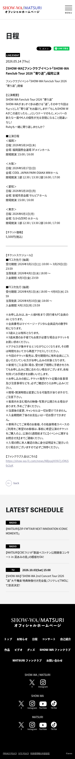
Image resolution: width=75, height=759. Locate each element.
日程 (35, 639)
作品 (7, 650)
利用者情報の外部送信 (40, 753)
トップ (8, 639)
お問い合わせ (54, 660)
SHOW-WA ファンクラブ (55, 650)
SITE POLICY (23, 753)
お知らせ (22, 639)
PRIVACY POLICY (10, 753)
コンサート (49, 639)
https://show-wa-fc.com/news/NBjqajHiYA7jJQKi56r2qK (37, 463)
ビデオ (18, 650)
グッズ (31, 650)
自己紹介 (65, 639)
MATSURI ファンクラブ (27, 660)
